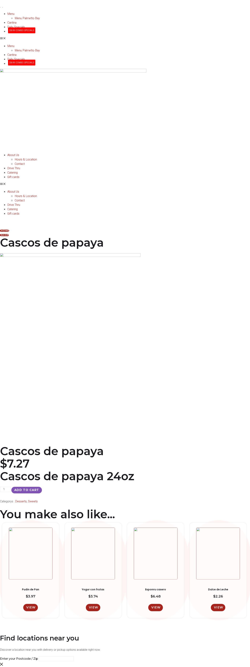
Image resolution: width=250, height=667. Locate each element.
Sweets (33, 501)
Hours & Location (26, 159)
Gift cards (13, 177)
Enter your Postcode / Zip (19, 658)
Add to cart (26, 490)
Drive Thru (13, 168)
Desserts (21, 501)
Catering (12, 173)
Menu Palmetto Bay (27, 18)
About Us (13, 155)
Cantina (11, 22)
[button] (125, 39)
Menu (10, 14)
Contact (20, 164)
